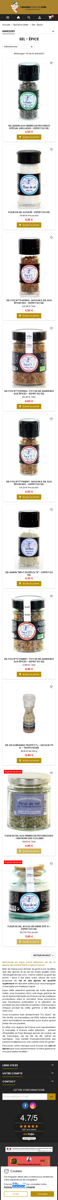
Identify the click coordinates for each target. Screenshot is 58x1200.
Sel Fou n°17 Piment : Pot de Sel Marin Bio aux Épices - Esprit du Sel (29, 660)
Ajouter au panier (29, 137)
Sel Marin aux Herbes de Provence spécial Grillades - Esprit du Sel (29, 127)
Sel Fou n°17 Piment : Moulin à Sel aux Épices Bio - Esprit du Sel (29, 483)
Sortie (16, 1193)
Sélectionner (19, 47)
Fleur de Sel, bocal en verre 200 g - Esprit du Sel (29, 928)
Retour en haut (44, 955)
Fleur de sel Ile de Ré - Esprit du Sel (29, 212)
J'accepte (42, 1193)
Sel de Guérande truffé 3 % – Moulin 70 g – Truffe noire (29, 746)
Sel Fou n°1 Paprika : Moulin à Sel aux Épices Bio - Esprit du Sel (29, 302)
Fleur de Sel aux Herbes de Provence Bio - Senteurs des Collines (29, 837)
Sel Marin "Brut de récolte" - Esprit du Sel (29, 574)
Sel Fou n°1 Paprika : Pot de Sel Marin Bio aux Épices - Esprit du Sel (29, 392)
